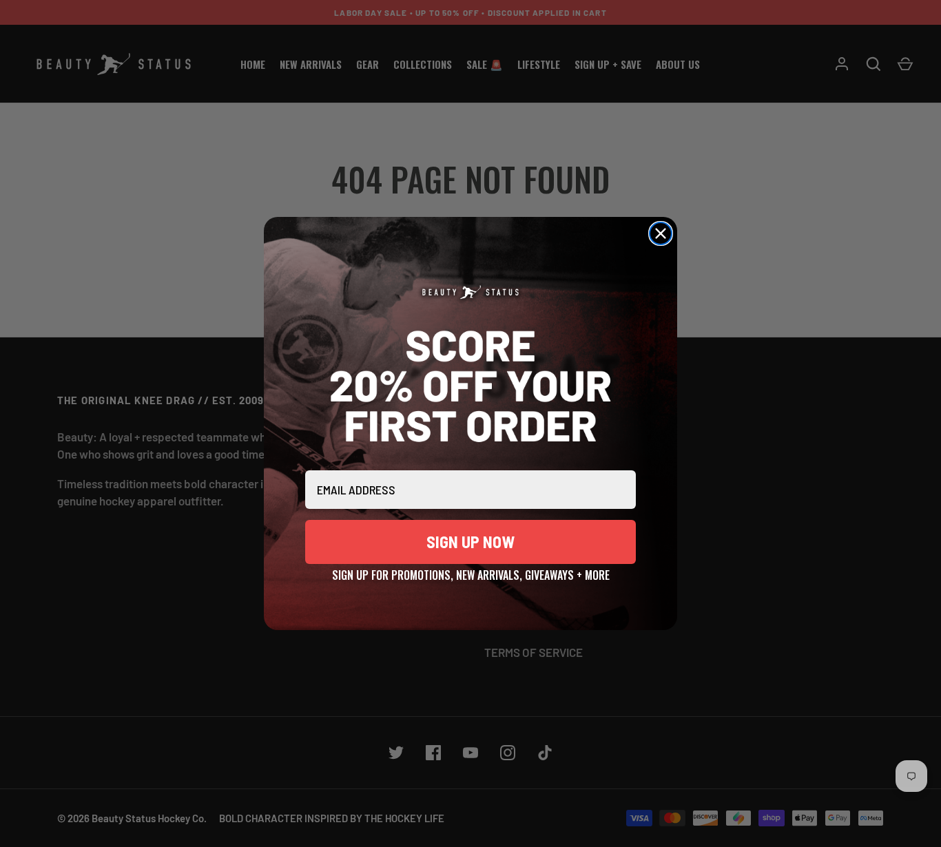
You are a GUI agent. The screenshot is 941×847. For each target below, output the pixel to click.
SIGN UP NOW (470, 542)
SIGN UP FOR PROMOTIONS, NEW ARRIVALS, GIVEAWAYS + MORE (471, 572)
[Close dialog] (661, 233)
